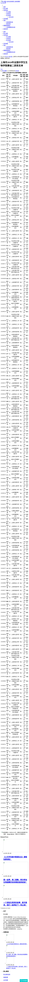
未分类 (17, 70)
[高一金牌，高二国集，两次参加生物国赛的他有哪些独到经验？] (15, 874)
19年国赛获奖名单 (10, 27)
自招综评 (5, 29)
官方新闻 (8, 15)
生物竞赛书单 (9, 22)
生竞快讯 (8, 13)
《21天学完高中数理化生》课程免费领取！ (17, 944)
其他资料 (8, 23)
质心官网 (5, 8)
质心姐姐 (4, 70)
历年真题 (5, 18)
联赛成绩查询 (6, 25)
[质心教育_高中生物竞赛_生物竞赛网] (10, 1)
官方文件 (11, 17)
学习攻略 (8, 12)
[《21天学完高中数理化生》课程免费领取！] (15, 851)
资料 (4, 20)
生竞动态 (5, 10)
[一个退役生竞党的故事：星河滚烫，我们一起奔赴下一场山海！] (15, 897)
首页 (4, 6)
